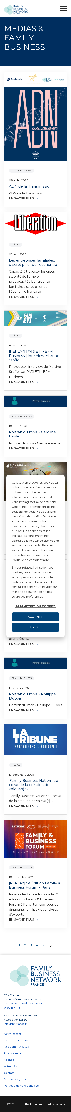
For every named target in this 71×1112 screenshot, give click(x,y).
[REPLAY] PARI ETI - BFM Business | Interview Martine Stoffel (34, 355)
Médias (15, 244)
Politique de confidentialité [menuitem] (21, 1085)
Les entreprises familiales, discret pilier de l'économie (33, 262)
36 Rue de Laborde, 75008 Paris (24, 1003)
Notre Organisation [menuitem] (16, 1040)
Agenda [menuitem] (9, 1059)
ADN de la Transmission (30, 186)
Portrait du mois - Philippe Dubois (32, 696)
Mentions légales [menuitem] (15, 1079)
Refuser (36, 627)
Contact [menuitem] (9, 1072)
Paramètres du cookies (35, 606)
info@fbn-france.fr (15, 1023)
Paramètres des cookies (49, 1103)
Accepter (35, 616)
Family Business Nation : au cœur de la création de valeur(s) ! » (33, 784)
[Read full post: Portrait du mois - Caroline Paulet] (35, 402)
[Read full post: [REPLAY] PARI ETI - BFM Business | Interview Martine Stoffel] (35, 319)
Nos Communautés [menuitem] (16, 1046)
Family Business (21, 170)
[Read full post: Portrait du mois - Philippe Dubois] (35, 664)
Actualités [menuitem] (10, 1066)
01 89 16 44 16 (12, 1007)
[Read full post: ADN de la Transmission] (35, 117)
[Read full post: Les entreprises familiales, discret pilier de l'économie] (35, 224)
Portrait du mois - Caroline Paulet (32, 434)
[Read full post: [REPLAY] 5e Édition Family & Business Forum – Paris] (35, 839)
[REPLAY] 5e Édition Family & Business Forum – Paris (35, 885)
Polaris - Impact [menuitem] (14, 1053)
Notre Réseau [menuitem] (13, 1033)
